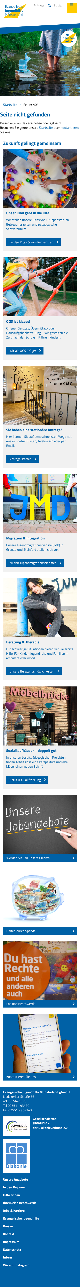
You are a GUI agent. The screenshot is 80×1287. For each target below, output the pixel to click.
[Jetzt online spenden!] (69, 39)
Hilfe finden (11, 1195)
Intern (7, 1257)
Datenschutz (12, 1249)
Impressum (11, 1241)
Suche (58, 5)
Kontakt (8, 1234)
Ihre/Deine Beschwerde (20, 1202)
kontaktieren (70, 127)
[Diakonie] (16, 1156)
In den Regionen (14, 1187)
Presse (8, 1226)
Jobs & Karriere (14, 1210)
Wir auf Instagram (16, 1265)
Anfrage (39, 5)
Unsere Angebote (15, 1179)
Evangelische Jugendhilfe (21, 1218)
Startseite (10, 104)
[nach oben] (72, 1279)
